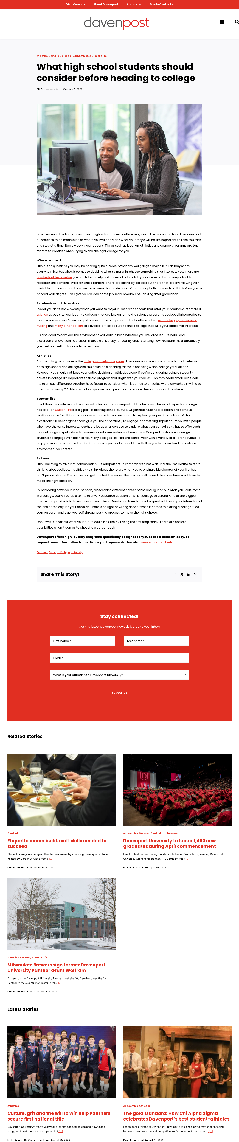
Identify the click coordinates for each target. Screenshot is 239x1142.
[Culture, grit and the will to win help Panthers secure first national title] (61, 1029)
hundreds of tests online (54, 277)
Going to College (59, 56)
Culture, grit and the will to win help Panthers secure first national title (59, 1116)
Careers (144, 833)
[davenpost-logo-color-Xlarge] (116, 18)
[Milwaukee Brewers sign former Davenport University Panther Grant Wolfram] (61, 880)
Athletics (42, 56)
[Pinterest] (195, 574)
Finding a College (59, 552)
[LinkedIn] (188, 574)
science (42, 314)
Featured (42, 552)
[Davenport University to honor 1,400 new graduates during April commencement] (177, 756)
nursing (42, 326)
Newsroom (174, 833)
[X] (182, 574)
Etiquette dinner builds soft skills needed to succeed (57, 843)
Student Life (99, 56)
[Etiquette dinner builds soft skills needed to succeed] (61, 756)
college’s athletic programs (104, 361)
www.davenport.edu (157, 542)
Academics (130, 833)
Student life (63, 410)
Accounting (166, 320)
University (77, 552)
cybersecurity (186, 320)
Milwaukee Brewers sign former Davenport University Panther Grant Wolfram (56, 968)
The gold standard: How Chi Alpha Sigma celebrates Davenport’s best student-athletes (176, 1116)
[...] (51, 858)
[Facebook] (175, 574)
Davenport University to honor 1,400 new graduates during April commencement (169, 843)
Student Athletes (80, 56)
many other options (68, 326)
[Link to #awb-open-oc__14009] (221, 22)
